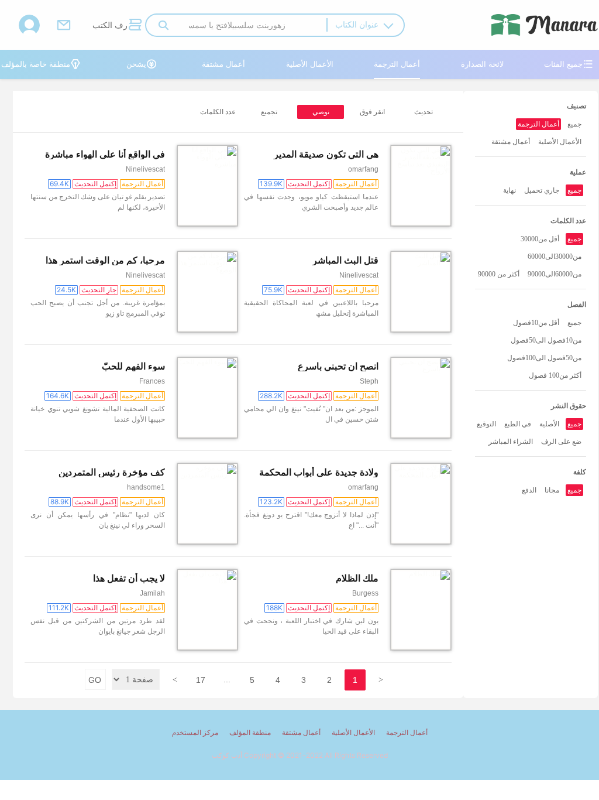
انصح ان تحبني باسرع (338, 366)
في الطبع (517, 424)
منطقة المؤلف (250, 732)
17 (200, 680)
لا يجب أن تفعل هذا (129, 578)
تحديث (423, 112)
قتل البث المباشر (345, 260)
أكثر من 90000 (498, 274)
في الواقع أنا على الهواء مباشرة (105, 154)
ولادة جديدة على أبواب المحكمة (318, 472)
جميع (574, 124)
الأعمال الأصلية (309, 64)
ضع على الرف (561, 441)
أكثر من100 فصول (555, 375)
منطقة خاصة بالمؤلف (41, 64)
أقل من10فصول (536, 323)
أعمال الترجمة (397, 64)
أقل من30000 (540, 239)
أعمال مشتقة (223, 64)
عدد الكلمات (218, 112)
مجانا (552, 490)
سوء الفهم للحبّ (133, 366)
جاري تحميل (541, 190)
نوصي (320, 112)
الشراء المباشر (510, 441)
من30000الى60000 (554, 256)
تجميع (269, 112)
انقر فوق (372, 112)
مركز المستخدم (195, 732)
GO (94, 680)
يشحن (141, 64)
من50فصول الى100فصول (544, 358)
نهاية (509, 190)
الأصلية (549, 424)
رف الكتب (117, 24)
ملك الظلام (357, 578)
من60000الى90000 (554, 274)
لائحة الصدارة (482, 64)
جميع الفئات (568, 64)
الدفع (529, 490)
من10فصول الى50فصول (546, 340)
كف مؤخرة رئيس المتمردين (111, 472)
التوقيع (486, 424)
